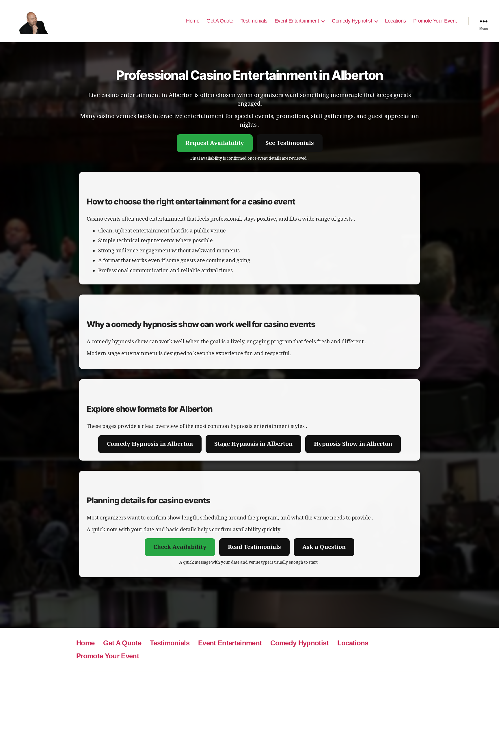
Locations (395, 21)
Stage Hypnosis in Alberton (253, 444)
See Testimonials (289, 143)
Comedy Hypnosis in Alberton (150, 444)
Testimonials (254, 21)
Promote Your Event (435, 21)
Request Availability (214, 143)
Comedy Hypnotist (352, 21)
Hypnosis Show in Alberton (353, 444)
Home (192, 21)
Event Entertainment (297, 21)
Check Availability (179, 547)
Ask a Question (324, 547)
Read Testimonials (254, 547)
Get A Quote (219, 21)
